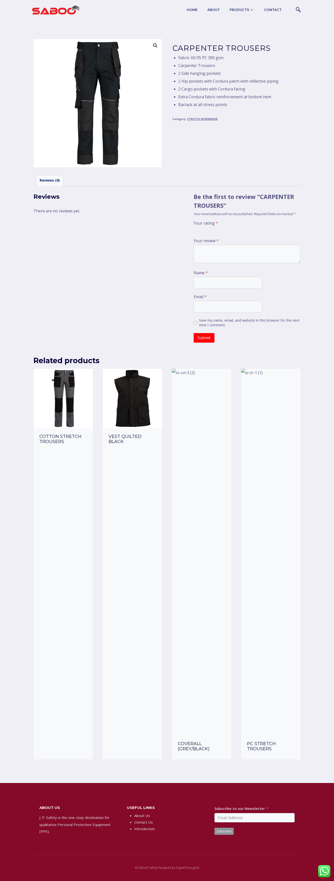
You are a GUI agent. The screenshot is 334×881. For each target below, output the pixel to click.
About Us (142, 815)
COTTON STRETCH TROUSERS (60, 439)
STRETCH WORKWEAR (202, 119)
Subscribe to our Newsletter (239, 808)
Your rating (206, 223)
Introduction (144, 828)
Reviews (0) (50, 180)
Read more (63, 455)
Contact (273, 10)
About (213, 10)
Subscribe (224, 831)
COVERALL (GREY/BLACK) (194, 746)
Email (200, 296)
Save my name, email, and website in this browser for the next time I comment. (249, 322)
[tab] (50, 180)
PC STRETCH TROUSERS (261, 746)
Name (201, 272)
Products (239, 10)
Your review (206, 240)
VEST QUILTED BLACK (125, 439)
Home (192, 10)
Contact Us (143, 822)
